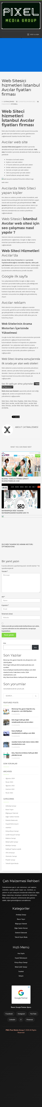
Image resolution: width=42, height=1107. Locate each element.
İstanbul (21, 971)
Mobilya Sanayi (11, 845)
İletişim (21, 976)
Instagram (21, 1014)
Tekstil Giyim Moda (12, 863)
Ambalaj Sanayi (11, 806)
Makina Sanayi (11, 838)
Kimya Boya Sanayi (12, 831)
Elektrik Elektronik (12, 820)
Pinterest (30, 1019)
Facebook (9, 1014)
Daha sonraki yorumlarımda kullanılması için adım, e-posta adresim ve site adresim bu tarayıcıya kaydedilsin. (20, 628)
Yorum (5, 571)
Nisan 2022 (9, 793)
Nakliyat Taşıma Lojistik (13, 849)
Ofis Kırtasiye (10, 853)
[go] (36, 696)
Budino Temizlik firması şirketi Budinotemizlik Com (15, 480)
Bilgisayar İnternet (12, 813)
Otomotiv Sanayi (11, 856)
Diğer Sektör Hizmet (12, 817)
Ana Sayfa (21, 953)
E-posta (5, 605)
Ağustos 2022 (10, 786)
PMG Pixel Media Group (15, 1030)
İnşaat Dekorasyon (12, 824)
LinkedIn (12, 1019)
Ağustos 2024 (10, 778)
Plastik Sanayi (10, 860)
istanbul (14, 104)
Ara (4, 643)
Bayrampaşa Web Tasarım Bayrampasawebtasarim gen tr (15, 512)
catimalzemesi (9, 101)
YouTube (33, 1014)
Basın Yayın (9, 809)
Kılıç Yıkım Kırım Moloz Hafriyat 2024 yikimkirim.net (20, 677)
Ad (3, 597)
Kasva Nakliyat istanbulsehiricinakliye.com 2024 (19, 670)
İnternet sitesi (7, 614)
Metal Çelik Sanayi (12, 842)
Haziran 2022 (10, 789)
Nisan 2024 (9, 782)
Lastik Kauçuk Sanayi (13, 835)
